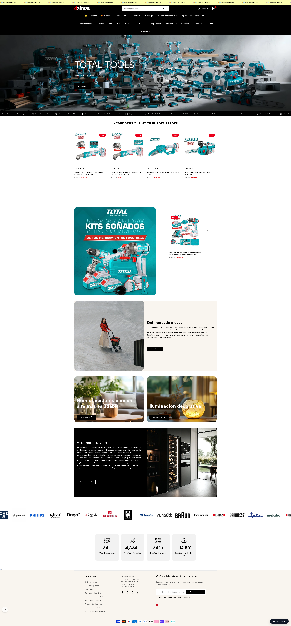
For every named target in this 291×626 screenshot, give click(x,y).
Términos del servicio (93, 593)
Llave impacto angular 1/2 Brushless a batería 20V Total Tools (89, 173)
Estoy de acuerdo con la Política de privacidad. (176, 597)
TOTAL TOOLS (79, 169)
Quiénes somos (91, 582)
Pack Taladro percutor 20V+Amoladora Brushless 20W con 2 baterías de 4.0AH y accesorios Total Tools (185, 254)
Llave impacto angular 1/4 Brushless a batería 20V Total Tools (126, 173)
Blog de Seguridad (92, 586)
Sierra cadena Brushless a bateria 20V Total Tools (199, 173)
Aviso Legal (89, 589)
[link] (109, 399)
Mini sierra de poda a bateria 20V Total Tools (163, 173)
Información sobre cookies (95, 611)
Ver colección (85, 417)
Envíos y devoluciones (93, 604)
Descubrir (82, 86)
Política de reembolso (93, 608)
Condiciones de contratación (96, 597)
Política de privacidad (93, 600)
